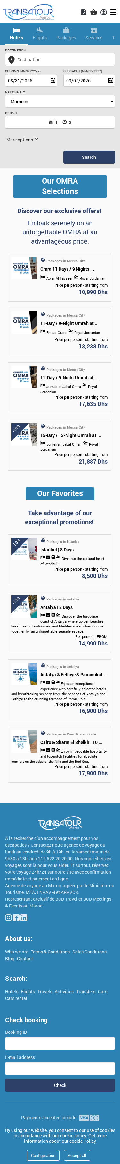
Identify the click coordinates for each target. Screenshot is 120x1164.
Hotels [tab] (16, 37)
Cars (102, 991)
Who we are (17, 952)
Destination (15, 50)
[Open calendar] (52, 80)
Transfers (86, 991)
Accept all (77, 1155)
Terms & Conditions (51, 952)
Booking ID (16, 1032)
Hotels (12, 991)
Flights (28, 991)
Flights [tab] (40, 37)
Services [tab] (93, 37)
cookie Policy (82, 1141)
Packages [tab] (66, 37)
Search (89, 157)
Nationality (15, 92)
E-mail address (20, 1057)
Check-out (82, 71)
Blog (10, 958)
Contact (25, 958)
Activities (65, 991)
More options (20, 140)
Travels (45, 991)
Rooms (11, 113)
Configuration (43, 1155)
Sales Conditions (89, 952)
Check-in (23, 71)
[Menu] (114, 12)
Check (60, 1085)
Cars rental (16, 998)
